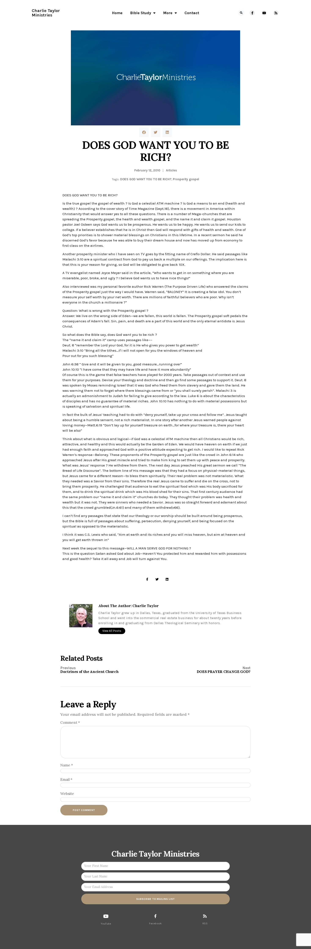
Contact (191, 13)
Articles (171, 170)
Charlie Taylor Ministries (46, 13)
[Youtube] (264, 12)
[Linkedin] (167, 579)
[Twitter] (157, 579)
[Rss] (275, 12)
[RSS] (205, 916)
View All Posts (111, 631)
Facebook (155, 923)
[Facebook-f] (252, 12)
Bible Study (140, 13)
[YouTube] (106, 916)
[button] (241, 13)
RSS (205, 923)
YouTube (106, 923)
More (167, 13)
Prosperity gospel (186, 179)
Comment (70, 722)
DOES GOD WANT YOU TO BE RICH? (145, 179)
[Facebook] (155, 916)
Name (66, 765)
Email (66, 779)
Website (67, 793)
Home (117, 13)
